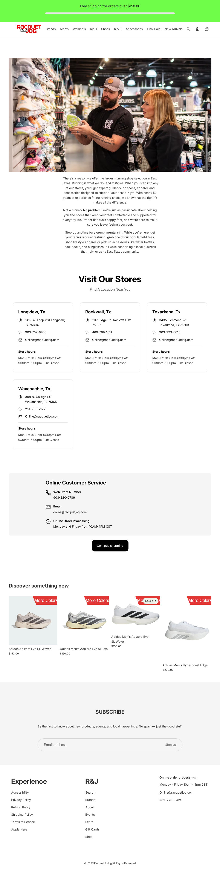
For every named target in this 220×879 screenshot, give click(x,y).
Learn (89, 822)
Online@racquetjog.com (42, 340)
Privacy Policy (21, 800)
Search (90, 792)
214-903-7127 (35, 409)
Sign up (170, 744)
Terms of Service (23, 822)
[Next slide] (54, 620)
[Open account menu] (197, 29)
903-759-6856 (35, 332)
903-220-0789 (64, 497)
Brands (90, 800)
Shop (89, 836)
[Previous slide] (12, 620)
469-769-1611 (102, 332)
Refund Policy (21, 807)
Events (90, 814)
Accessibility (20, 792)
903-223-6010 (169, 332)
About (89, 807)
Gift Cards (92, 829)
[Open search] (188, 29)
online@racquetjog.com (70, 512)
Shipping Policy (22, 814)
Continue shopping (110, 545)
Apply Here (19, 829)
